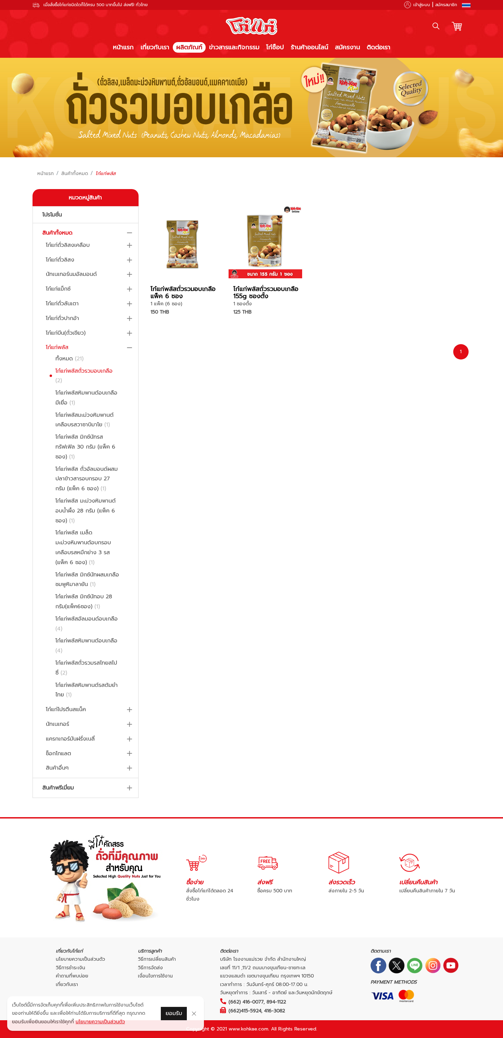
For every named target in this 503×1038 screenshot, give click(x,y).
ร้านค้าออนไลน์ (309, 47)
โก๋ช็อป (275, 47)
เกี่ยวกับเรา (155, 47)
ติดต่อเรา (378, 47)
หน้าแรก (123, 47)
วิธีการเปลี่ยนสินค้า (157, 959)
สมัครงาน (347, 47)
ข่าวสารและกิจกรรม (234, 47)
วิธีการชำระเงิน (70, 967)
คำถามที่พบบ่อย (72, 976)
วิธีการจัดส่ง (150, 967)
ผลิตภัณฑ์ (189, 47)
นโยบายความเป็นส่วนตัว (80, 959)
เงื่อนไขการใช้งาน (155, 976)
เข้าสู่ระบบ (421, 5)
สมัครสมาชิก (446, 5)
